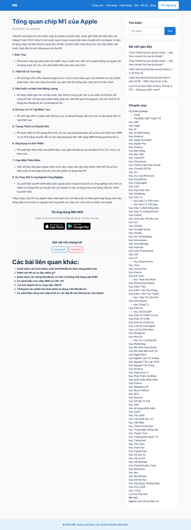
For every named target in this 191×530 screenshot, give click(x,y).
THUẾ (137, 114)
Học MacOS (135, 336)
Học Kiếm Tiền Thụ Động (143, 290)
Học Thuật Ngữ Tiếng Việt (143, 429)
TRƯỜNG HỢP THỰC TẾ (147, 118)
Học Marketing (137, 343)
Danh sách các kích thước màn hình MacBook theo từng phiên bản (57, 268)
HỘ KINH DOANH (138, 111)
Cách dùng (125, 5)
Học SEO (134, 393)
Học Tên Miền (136, 422)
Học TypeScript (138, 451)
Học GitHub (135, 225)
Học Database (137, 193)
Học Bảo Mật (136, 154)
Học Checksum (137, 161)
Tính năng (111, 5)
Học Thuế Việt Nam (145, 279)
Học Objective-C (139, 372)
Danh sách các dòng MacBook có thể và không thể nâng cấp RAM (57, 276)
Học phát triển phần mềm (143, 379)
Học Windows (137, 469)
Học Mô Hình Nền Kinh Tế (143, 351)
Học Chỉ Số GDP (143, 311)
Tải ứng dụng (168, 5)
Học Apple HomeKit (140, 139)
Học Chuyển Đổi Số (140, 168)
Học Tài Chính (137, 415)
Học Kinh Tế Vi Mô (139, 318)
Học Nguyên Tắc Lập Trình (144, 361)
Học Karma (135, 272)
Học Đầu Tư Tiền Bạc (146, 204)
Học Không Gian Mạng (141, 283)
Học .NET (134, 122)
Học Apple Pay (137, 143)
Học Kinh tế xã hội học (141, 322)
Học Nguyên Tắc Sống (141, 365)
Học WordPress (137, 476)
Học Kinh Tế (136, 308)
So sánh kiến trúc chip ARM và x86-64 (40, 280)
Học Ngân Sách (137, 354)
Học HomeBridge (138, 243)
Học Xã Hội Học (138, 479)
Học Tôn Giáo (137, 444)
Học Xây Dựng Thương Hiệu (144, 483)
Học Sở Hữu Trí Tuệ (139, 401)
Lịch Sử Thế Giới (138, 494)
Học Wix (133, 472)
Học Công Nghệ (138, 182)
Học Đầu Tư (135, 197)
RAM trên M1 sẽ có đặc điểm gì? (36, 272)
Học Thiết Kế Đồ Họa (141, 426)
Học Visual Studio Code (142, 465)
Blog (153, 5)
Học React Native (139, 390)
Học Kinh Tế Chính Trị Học (143, 315)
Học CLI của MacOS (145, 340)
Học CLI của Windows (141, 175)
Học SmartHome (143, 261)
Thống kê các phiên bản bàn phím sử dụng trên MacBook (51, 289)
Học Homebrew (138, 240)
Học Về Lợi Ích (137, 458)
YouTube (76, 249)
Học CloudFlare (138, 179)
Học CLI (133, 172)
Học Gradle (135, 232)
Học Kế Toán (136, 275)
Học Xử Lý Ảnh (137, 486)
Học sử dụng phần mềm (142, 408)
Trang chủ (97, 5)
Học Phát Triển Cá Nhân (142, 376)
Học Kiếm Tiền (137, 286)
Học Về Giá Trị (137, 454)
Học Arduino (136, 147)
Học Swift (134, 411)
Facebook (60, 249)
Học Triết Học (137, 447)
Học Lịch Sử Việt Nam (141, 329)
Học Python (135, 383)
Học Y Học (135, 490)
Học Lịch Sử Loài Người (142, 325)
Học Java (134, 265)
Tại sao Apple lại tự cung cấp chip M (39, 284)
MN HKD (133, 497)
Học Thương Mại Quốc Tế (143, 436)
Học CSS (134, 186)
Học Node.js (136, 368)
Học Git (133, 222)
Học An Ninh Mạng (139, 132)
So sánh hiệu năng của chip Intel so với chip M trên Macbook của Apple (60, 293)
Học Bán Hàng (137, 150)
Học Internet (136, 247)
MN (14, 5)
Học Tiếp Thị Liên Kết (146, 297)
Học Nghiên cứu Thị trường (144, 358)
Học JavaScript (138, 268)
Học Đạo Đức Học (139, 190)
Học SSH (134, 404)
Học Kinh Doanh (138, 300)
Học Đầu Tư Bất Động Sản (144, 207)
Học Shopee (136, 397)
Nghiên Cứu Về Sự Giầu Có (144, 501)
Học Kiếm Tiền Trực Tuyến (144, 293)
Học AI (132, 129)
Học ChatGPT (137, 157)
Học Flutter (135, 215)
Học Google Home (139, 229)
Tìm (170, 31)
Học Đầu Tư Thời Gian (146, 200)
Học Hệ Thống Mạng (140, 236)
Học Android (136, 136)
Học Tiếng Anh (137, 440)
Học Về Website (138, 461)
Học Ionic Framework (141, 250)
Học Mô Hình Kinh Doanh (143, 347)
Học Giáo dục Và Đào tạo (144, 218)
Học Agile (134, 125)
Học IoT (133, 258)
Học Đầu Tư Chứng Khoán (143, 211)
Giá (136, 5)
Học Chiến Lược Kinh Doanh (145, 165)
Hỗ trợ (144, 5)
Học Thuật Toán (138, 433)
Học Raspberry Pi (138, 386)
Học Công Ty (141, 304)
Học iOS (133, 254)
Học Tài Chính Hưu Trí (141, 418)
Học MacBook (33, 29)
